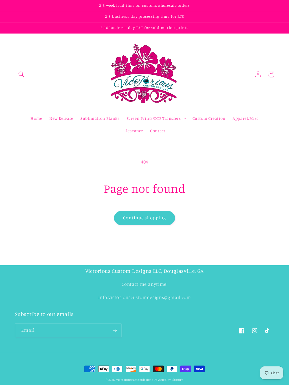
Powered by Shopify (168, 379)
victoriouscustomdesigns (134, 379)
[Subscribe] (114, 330)
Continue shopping (144, 217)
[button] (21, 74)
